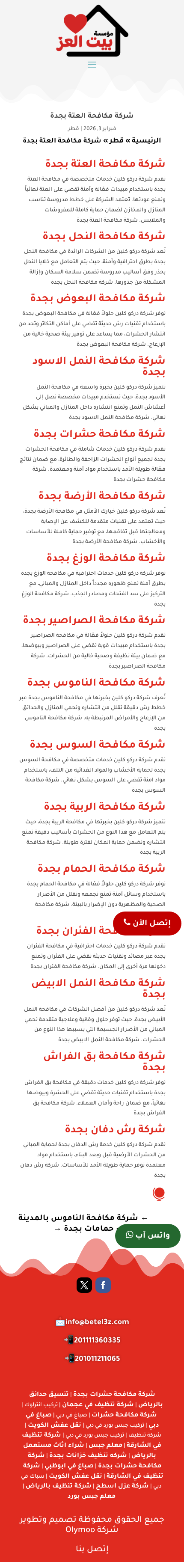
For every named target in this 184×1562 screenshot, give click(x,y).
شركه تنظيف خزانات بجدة (88, 1456)
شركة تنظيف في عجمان (98, 1405)
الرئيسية (146, 141)
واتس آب (151, 1236)
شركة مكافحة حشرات (124, 1415)
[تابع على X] (84, 1285)
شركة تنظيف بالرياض (59, 1486)
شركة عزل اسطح (122, 1486)
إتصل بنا (92, 1549)
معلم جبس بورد (92, 1497)
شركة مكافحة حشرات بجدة (114, 1395)
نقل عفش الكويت (54, 1425)
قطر (73, 129)
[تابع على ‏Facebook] (103, 1285)
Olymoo (80, 1530)
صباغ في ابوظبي (69, 1466)
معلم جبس (105, 1446)
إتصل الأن (151, 924)
